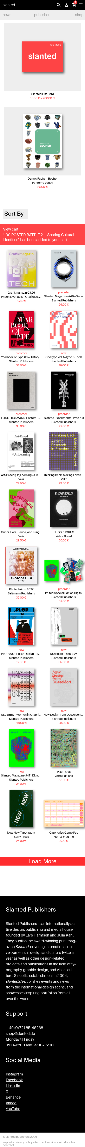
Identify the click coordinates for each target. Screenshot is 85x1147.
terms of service (45, 1142)
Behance (13, 1097)
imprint (7, 1142)
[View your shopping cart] (74, 5)
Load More (42, 861)
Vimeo (11, 1103)
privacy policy (23, 1142)
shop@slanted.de (20, 1033)
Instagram (14, 1074)
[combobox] (15, 214)
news (7, 14)
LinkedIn (13, 1085)
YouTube (13, 1108)
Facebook (14, 1080)
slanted (9, 4)
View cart (10, 229)
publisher (42, 14)
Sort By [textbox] (14, 214)
